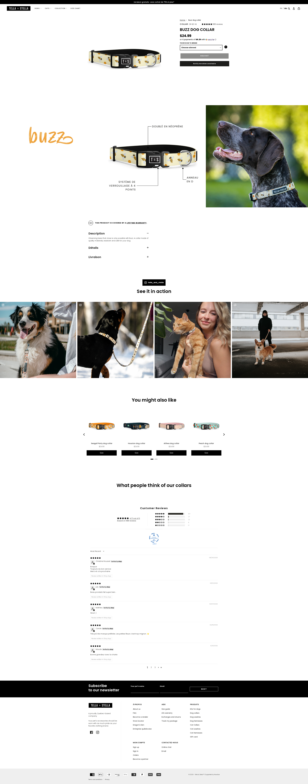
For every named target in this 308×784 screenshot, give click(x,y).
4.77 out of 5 (135, 518)
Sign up (136, 747)
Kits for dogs (195, 709)
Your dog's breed (188, 43)
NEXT (204, 689)
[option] (154, 2)
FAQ (134, 713)
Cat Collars (194, 725)
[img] (95, 558)
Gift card (194, 737)
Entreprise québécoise (142, 729)
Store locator (138, 721)
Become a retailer (140, 717)
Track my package (169, 721)
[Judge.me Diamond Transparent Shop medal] (154, 538)
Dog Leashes (195, 717)
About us (136, 709)
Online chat (166, 747)
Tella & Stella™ (199, 774)
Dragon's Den (138, 725)
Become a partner (140, 759)
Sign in (135, 751)
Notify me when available (204, 64)
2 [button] (151, 667)
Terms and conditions (95, 779)
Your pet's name (137, 686)
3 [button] (155, 667)
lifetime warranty (137, 223)
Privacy (107, 779)
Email (162, 686)
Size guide (166, 709)
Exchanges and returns (171, 717)
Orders (136, 755)
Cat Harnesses (196, 733)
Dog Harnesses (196, 721)
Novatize (217, 774)
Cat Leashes (195, 729)
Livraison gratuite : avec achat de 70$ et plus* (154, 2)
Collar (184, 24)
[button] (207, 24)
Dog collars (194, 713)
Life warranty (167, 713)
